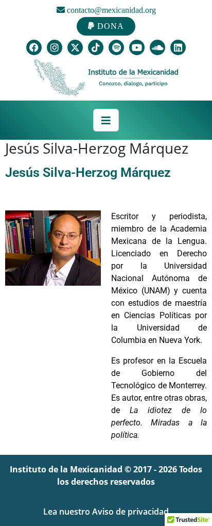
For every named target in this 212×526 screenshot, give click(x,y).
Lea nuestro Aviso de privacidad (106, 511)
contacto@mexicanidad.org (110, 10)
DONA (109, 26)
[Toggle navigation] (106, 120)
